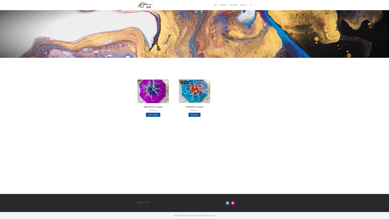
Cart (215, 5)
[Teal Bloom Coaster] (194, 91)
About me (243, 5)
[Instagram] (233, 203)
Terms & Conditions (197, 215)
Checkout (223, 5)
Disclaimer (185, 215)
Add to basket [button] (153, 115)
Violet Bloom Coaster (153, 107)
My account (233, 5)
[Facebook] (227, 203)
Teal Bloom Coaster (194, 107)
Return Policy (210, 215)
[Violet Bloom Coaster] (153, 91)
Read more (194, 115)
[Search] (251, 5)
